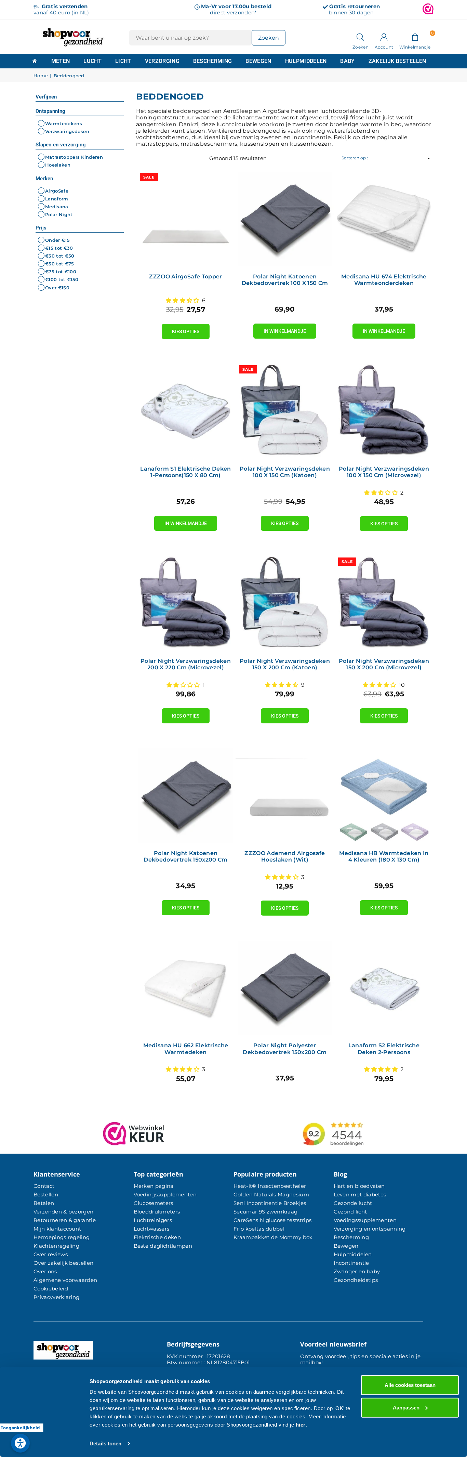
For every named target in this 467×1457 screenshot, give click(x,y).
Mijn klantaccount (57, 1228)
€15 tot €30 (59, 248)
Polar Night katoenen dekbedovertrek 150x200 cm (185, 856)
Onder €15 (57, 240)
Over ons (45, 1271)
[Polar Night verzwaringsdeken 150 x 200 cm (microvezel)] (384, 603)
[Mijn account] (384, 36)
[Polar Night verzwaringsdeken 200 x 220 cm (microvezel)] (185, 603)
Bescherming (212, 61)
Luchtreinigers (153, 1220)
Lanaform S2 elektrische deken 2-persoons (383, 1048)
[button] (414, 36)
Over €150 (57, 287)
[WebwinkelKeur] (428, 9)
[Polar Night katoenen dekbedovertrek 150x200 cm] (185, 795)
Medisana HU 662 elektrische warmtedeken (185, 1048)
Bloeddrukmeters (157, 1211)
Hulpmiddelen (306, 61)
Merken (44, 178)
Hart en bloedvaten (359, 1186)
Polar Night (59, 214)
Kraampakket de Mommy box (273, 1237)
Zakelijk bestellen (397, 61)
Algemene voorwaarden (65, 1280)
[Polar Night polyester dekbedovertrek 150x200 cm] (285, 987)
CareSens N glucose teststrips (272, 1220)
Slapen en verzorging (61, 145)
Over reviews (51, 1254)
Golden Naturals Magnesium (271, 1194)
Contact (44, 1186)
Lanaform (56, 198)
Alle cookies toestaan (410, 1385)
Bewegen (258, 61)
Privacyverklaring (56, 1297)
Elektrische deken (157, 1237)
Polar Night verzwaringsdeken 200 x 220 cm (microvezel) (186, 664)
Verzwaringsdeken (67, 131)
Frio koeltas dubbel (259, 1228)
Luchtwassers (152, 1228)
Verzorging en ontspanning (370, 1228)
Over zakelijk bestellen (63, 1263)
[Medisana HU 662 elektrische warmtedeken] (185, 987)
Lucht (92, 61)
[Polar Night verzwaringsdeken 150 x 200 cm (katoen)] (285, 603)
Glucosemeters (153, 1203)
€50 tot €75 (59, 263)
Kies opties (185, 329)
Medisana (56, 206)
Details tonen (105, 1443)
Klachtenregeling (56, 1246)
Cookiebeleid (51, 1288)
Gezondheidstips (356, 1280)
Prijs (41, 228)
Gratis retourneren (354, 6)
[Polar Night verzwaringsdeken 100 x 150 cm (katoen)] (285, 411)
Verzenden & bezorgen (63, 1211)
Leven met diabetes (360, 1194)
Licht (123, 61)
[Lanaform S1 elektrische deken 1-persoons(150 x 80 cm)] (185, 411)
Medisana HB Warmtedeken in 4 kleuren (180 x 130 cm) (383, 856)
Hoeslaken (57, 165)
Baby (347, 61)
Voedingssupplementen (165, 1194)
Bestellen (46, 1194)
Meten (60, 61)
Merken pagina (154, 1186)
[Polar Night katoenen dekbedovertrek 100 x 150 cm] (285, 219)
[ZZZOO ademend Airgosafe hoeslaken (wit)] (285, 795)
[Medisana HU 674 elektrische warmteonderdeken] (384, 219)
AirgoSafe (56, 191)
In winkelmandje (285, 329)
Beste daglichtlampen (163, 1246)
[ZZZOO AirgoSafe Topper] (185, 219)
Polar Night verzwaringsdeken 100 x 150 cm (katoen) (285, 471)
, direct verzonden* (236, 9)
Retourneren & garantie (65, 1220)
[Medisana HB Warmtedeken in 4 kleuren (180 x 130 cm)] (384, 795)
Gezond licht (350, 1211)
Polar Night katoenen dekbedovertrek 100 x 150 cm (285, 279)
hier (301, 1425)
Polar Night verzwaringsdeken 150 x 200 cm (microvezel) (384, 664)
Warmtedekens (63, 123)
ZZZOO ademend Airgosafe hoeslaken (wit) (284, 856)
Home (41, 75)
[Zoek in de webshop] (360, 36)
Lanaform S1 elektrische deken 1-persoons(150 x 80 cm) (185, 471)
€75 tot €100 (60, 271)
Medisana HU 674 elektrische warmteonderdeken (384, 279)
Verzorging (162, 61)
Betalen (44, 1203)
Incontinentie (351, 1263)
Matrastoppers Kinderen (74, 157)
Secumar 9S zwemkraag (265, 1211)
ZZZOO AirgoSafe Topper (185, 276)
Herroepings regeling (62, 1237)
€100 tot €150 (61, 280)
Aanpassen (406, 1407)
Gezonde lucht (353, 1203)
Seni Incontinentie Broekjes (270, 1203)
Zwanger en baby (357, 1271)
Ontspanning (50, 111)
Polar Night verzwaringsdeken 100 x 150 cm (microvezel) (384, 471)
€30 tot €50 (60, 256)
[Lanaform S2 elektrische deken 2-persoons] (384, 987)
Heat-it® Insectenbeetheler (270, 1186)
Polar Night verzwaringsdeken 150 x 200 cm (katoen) (285, 664)
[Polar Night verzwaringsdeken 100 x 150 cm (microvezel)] (384, 411)
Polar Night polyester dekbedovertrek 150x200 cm (284, 1048)
